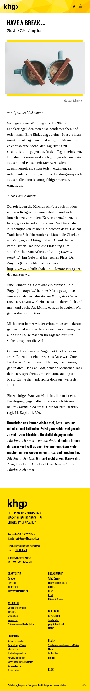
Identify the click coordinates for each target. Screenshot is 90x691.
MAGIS (51, 628)
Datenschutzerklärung (18, 591)
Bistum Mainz (14, 670)
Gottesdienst (54, 616)
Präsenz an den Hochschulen (21, 624)
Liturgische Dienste (57, 583)
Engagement (55, 574)
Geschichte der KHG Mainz (20, 662)
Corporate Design (26, 685)
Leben (51, 640)
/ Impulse (34, 30)
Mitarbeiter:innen (16, 649)
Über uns (13, 636)
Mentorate (12, 620)
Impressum (13, 587)
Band (50, 595)
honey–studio (60, 685)
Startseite (14, 574)
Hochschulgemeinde (17, 653)
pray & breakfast (56, 624)
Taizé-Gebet (53, 620)
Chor (50, 591)
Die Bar (51, 657)
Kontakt (11, 578)
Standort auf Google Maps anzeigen (23, 538)
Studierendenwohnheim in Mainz (63, 645)
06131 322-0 (21, 550)
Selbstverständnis (16, 641)
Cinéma (51, 587)
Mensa (51, 649)
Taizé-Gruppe (54, 578)
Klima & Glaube (55, 599)
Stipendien (13, 616)
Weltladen (53, 653)
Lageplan (12, 583)
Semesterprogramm (17, 608)
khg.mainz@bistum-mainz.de (27, 546)
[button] (77, 6)
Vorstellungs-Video (17, 645)
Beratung (12, 612)
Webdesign (12, 685)
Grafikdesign (43, 685)
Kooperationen (14, 666)
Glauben (53, 611)
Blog (51, 669)
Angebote (13, 603)
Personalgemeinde (16, 657)
